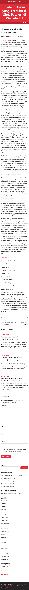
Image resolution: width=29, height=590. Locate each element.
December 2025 (5, 523)
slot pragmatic (5, 574)
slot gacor (4, 570)
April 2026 (3, 512)
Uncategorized (10, 312)
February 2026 (4, 517)
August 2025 (4, 534)
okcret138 (20, 36)
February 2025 (4, 551)
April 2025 (3, 545)
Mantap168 (8, 40)
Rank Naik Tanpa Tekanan (7, 486)
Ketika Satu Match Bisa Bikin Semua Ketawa (11, 475)
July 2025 (3, 537)
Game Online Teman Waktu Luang (9, 478)
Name (3, 426)
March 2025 (4, 548)
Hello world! (18, 493)
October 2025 (4, 528)
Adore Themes (10, 588)
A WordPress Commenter (7, 493)
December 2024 (5, 556)
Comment (4, 405)
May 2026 (3, 509)
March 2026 (4, 514)
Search (3, 465)
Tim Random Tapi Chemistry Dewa (9, 483)
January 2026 (4, 520)
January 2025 (4, 554)
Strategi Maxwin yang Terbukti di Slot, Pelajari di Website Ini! (14, 12)
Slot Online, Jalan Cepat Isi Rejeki (11, 357)
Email (3, 434)
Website (3, 441)
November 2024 (5, 559)
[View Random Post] (23, 23)
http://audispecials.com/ (8, 257)
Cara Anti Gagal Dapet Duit (9, 337)
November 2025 (5, 526)
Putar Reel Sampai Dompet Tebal (11, 378)
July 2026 (3, 503)
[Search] (26, 23)
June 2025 (3, 540)
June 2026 (3, 506)
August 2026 (4, 501)
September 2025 (5, 531)
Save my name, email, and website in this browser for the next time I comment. (15, 450)
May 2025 (3, 542)
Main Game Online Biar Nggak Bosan (10, 481)
